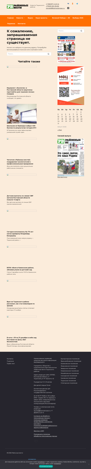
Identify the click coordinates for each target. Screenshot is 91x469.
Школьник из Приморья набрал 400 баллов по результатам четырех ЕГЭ (21, 127)
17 (58, 119)
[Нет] (89, 464)
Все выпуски (62, 177)
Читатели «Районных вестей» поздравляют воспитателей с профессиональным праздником (20, 162)
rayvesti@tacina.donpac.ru (55, 8)
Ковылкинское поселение (70, 371)
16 (81, 116)
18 (62, 119)
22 (77, 119)
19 (66, 119)
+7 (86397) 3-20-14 (52, 4)
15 (77, 116)
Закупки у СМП (39, 431)
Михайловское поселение (70, 373)
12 (66, 116)
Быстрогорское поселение (70, 359)
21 (73, 119)
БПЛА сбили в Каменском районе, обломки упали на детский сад (20, 269)
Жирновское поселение (69, 366)
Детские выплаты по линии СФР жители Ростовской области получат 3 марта (20, 198)
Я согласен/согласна (46, 466)
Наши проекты (41, 18)
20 (70, 119)
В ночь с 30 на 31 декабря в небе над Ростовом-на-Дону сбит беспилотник (22, 339)
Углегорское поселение (69, 383)
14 (73, 116)
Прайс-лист (11, 363)
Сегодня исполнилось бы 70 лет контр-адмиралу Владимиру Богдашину (20, 234)
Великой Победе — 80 (61, 18)
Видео (30, 18)
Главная (10, 18)
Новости (19, 18)
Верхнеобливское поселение (71, 361)
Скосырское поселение (69, 376)
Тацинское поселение (68, 380)
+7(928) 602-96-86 (52, 6)
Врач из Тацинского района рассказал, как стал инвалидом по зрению (21, 304)
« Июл (59, 130)
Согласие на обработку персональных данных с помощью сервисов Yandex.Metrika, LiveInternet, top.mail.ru (43, 419)
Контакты (22, 23)
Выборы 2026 (78, 18)
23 (81, 119)
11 (62, 116)
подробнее (41, 462)
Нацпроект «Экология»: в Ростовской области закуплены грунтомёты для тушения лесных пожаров (20, 91)
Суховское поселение (68, 378)
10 (58, 116)
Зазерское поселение (68, 368)
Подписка (11, 23)
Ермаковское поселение (69, 363)
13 (70, 116)
